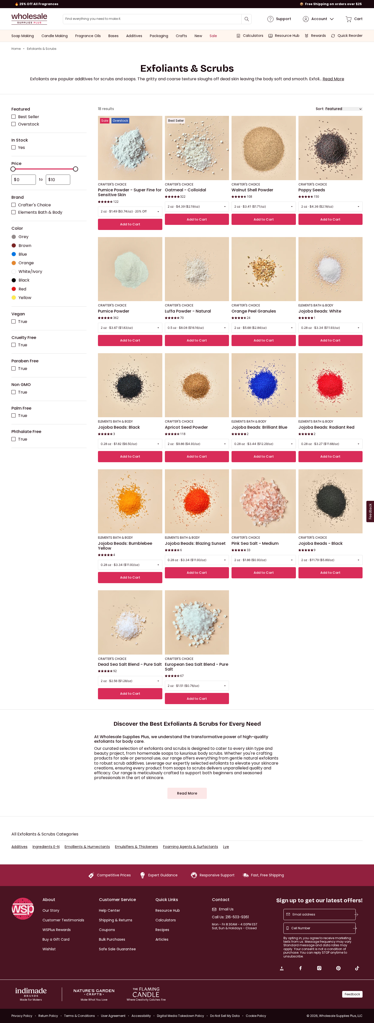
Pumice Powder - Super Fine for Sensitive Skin (130, 193)
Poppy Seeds (311, 190)
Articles (161, 939)
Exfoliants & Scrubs (41, 49)
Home (16, 49)
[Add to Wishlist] (157, 121)
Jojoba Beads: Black (119, 427)
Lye (226, 847)
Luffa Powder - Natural (188, 311)
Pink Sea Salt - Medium (255, 543)
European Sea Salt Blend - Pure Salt (196, 667)
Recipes (162, 929)
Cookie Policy (256, 1016)
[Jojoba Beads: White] (330, 269)
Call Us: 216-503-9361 (230, 917)
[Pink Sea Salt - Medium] (264, 501)
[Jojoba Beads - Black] (330, 501)
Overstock (28, 124)
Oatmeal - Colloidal (185, 190)
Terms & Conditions (79, 1016)
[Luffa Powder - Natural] (197, 269)
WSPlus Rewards (56, 929)
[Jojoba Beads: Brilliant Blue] (264, 385)
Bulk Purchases (112, 939)
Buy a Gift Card (55, 939)
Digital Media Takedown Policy (180, 1016)
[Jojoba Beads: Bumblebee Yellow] (130, 501)
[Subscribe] (356, 914)
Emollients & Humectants (87, 847)
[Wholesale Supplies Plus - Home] (29, 19)
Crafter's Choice (34, 205)
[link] (281, 969)
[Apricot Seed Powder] (197, 385)
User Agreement (113, 1016)
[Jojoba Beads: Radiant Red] (330, 385)
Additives (19, 847)
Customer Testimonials (63, 920)
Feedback (352, 994)
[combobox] (157, 19)
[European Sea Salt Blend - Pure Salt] (197, 622)
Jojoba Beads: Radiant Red (326, 427)
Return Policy (48, 1016)
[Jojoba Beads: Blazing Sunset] (197, 501)
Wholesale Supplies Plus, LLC (341, 1016)
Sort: (320, 109)
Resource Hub (167, 910)
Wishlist (49, 949)
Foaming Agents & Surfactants (190, 847)
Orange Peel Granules (254, 311)
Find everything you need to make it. (93, 19)
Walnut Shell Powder (252, 190)
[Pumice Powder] (130, 269)
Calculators (165, 920)
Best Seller (28, 116)
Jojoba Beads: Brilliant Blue (259, 427)
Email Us (226, 909)
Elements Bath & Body (40, 212)
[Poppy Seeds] (330, 148)
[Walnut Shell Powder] (264, 148)
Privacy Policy (21, 1016)
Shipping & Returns (115, 920)
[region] (187, 4)
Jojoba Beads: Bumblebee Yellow (125, 546)
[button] (333, 79)
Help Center (109, 910)
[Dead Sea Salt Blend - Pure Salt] (130, 622)
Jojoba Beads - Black (320, 543)
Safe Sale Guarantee (117, 949)
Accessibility (141, 1016)
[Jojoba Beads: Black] (130, 385)
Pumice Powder (113, 311)
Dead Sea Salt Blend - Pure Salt (130, 664)
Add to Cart (130, 224)
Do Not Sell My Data (225, 1016)
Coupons (107, 929)
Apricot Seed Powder (186, 427)
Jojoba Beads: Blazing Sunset (195, 543)
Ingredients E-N (46, 847)
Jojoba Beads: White (319, 311)
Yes (21, 147)
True (22, 321)
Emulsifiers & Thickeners (136, 847)
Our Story (50, 910)
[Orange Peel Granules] (264, 269)
